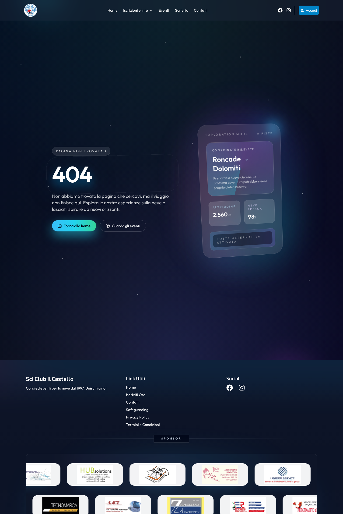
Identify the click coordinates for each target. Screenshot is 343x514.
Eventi (164, 10)
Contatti (200, 10)
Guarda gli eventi (126, 225)
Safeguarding (137, 409)
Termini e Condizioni (143, 424)
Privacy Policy (137, 417)
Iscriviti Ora (135, 394)
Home (113, 10)
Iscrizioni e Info (135, 10)
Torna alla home (77, 225)
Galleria (181, 10)
